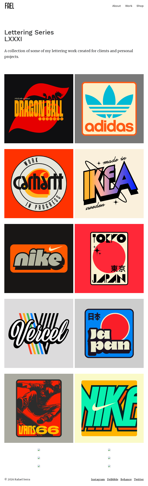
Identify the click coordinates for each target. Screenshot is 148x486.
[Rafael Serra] (9, 5)
